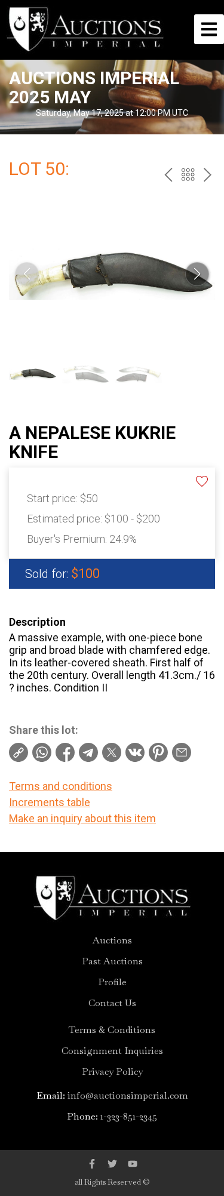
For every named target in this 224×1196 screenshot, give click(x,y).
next (207, 174)
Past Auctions (112, 961)
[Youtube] (132, 1164)
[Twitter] (112, 1164)
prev (168, 174)
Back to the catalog (187, 174)
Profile (112, 982)
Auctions (112, 940)
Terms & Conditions (112, 1030)
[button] (197, 274)
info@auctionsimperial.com (127, 1095)
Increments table (49, 802)
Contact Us (112, 1003)
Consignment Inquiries (112, 1051)
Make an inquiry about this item (82, 818)
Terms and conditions (60, 786)
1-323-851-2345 (128, 1116)
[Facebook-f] (92, 1164)
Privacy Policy (112, 1072)
